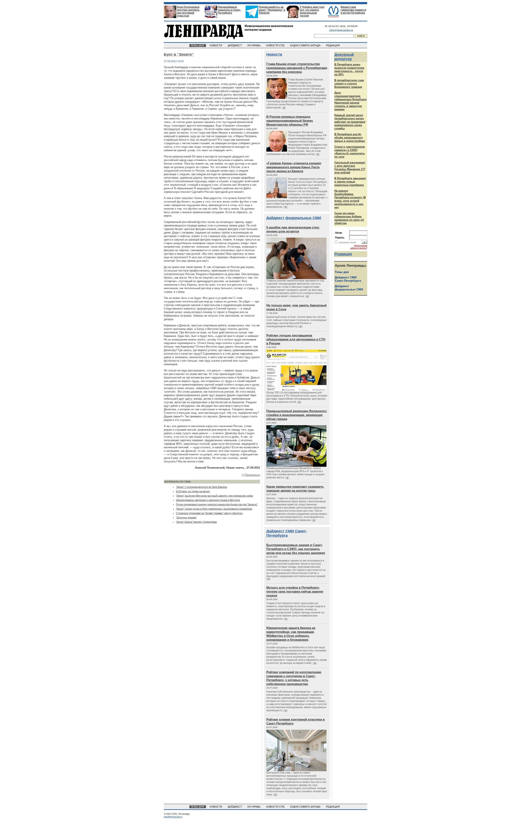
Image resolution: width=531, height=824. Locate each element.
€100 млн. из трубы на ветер (193, 491)
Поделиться (252, 474)
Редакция (343, 254)
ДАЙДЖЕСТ (235, 45)
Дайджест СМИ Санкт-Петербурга (286, 533)
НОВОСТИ (216, 45)
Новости (274, 54)
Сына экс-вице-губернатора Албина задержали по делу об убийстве (349, 218)
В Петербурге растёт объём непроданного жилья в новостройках (349, 137)
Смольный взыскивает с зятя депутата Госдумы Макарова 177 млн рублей (349, 167)
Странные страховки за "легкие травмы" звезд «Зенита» (209, 513)
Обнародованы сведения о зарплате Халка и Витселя (208, 500)
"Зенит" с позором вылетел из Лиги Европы (201, 487)
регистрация (360, 245)
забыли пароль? (358, 248)
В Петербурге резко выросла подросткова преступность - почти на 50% (349, 69)
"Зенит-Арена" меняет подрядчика (196, 522)
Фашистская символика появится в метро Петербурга (353, 10)
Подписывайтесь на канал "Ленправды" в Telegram (272, 10)
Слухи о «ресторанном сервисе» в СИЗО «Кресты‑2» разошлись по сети (349, 151)
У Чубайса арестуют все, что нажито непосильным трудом (312, 11)
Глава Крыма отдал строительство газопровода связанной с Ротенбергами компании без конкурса (296, 68)
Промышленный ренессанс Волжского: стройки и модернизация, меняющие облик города (296, 415)
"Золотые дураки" (186, 517)
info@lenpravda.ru (341, 30)
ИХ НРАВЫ (254, 45)
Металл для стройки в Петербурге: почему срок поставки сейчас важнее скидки (294, 591)
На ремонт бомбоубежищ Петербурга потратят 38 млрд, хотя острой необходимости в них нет (350, 199)
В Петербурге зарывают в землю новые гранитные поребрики (350, 182)
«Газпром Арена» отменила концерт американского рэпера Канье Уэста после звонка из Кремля (293, 167)
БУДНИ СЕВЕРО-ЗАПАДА (305, 45)
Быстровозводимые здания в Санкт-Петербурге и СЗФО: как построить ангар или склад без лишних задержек (295, 549)
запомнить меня (347, 242)
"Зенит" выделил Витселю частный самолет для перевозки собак (214, 495)
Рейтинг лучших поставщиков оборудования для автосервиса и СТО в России (295, 339)
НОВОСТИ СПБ (275, 45)
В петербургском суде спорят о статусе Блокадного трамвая (349, 83)
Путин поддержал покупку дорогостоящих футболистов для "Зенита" (216, 504)
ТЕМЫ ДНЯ (197, 45)
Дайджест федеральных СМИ (293, 218)
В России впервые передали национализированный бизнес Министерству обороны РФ (289, 120)
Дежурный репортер (344, 57)
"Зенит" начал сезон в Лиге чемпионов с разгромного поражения (214, 508)
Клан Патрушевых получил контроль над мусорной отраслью (188, 11)
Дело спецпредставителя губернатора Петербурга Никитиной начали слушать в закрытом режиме (350, 101)
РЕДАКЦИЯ (333, 45)
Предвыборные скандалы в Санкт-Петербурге (229, 10)
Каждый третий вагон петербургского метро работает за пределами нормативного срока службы (349, 122)
